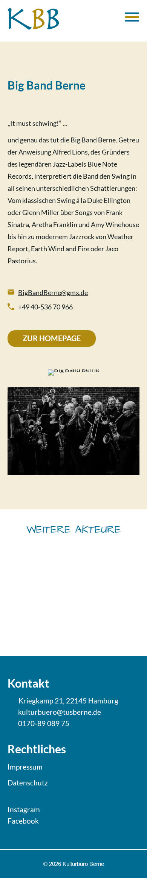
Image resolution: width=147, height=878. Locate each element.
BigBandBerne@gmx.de (53, 292)
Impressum (25, 766)
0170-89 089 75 (43, 723)
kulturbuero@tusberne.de (59, 712)
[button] (49, 599)
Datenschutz (28, 782)
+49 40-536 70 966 (45, 307)
